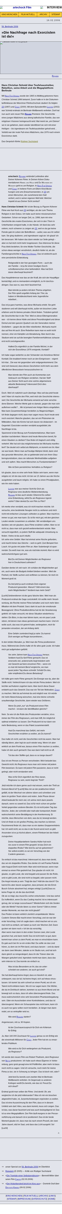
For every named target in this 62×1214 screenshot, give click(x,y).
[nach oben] (58, 1133)
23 (3, 107)
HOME (52, 1199)
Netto (7, 1061)
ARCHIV (43, 14)
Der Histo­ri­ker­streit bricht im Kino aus (23, 1184)
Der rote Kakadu (12, 1187)
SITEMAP (55, 14)
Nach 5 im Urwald (12, 96)
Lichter (50, 107)
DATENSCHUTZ (39, 1199)
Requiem (55, 76)
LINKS (52, 1196)
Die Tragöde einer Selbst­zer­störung (23, 1175)
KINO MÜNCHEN (9, 14)
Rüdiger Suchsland (29, 141)
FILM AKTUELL (28, 14)
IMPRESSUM (24, 1199)
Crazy (17, 107)
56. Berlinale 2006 (10, 26)
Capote (18, 1179)
